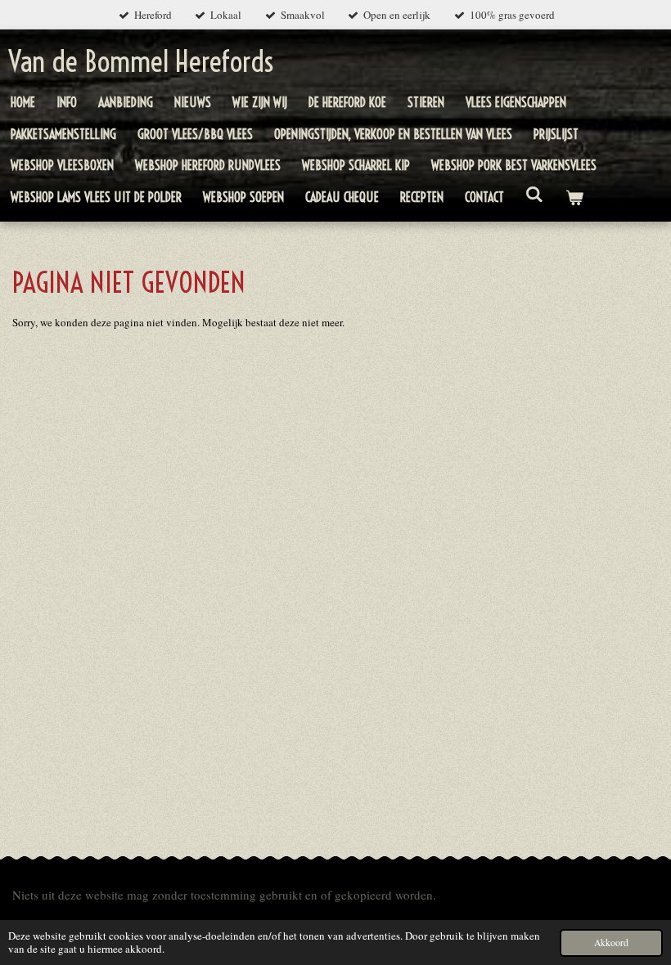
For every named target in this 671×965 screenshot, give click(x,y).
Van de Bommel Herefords (140, 61)
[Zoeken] (534, 194)
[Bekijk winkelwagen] (573, 197)
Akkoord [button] (611, 942)
